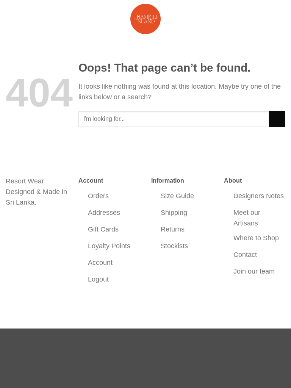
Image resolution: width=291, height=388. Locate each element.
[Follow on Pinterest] (38, 223)
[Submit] (277, 119)
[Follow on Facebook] (12, 223)
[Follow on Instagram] (25, 223)
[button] (11, 19)
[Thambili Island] (145, 19)
